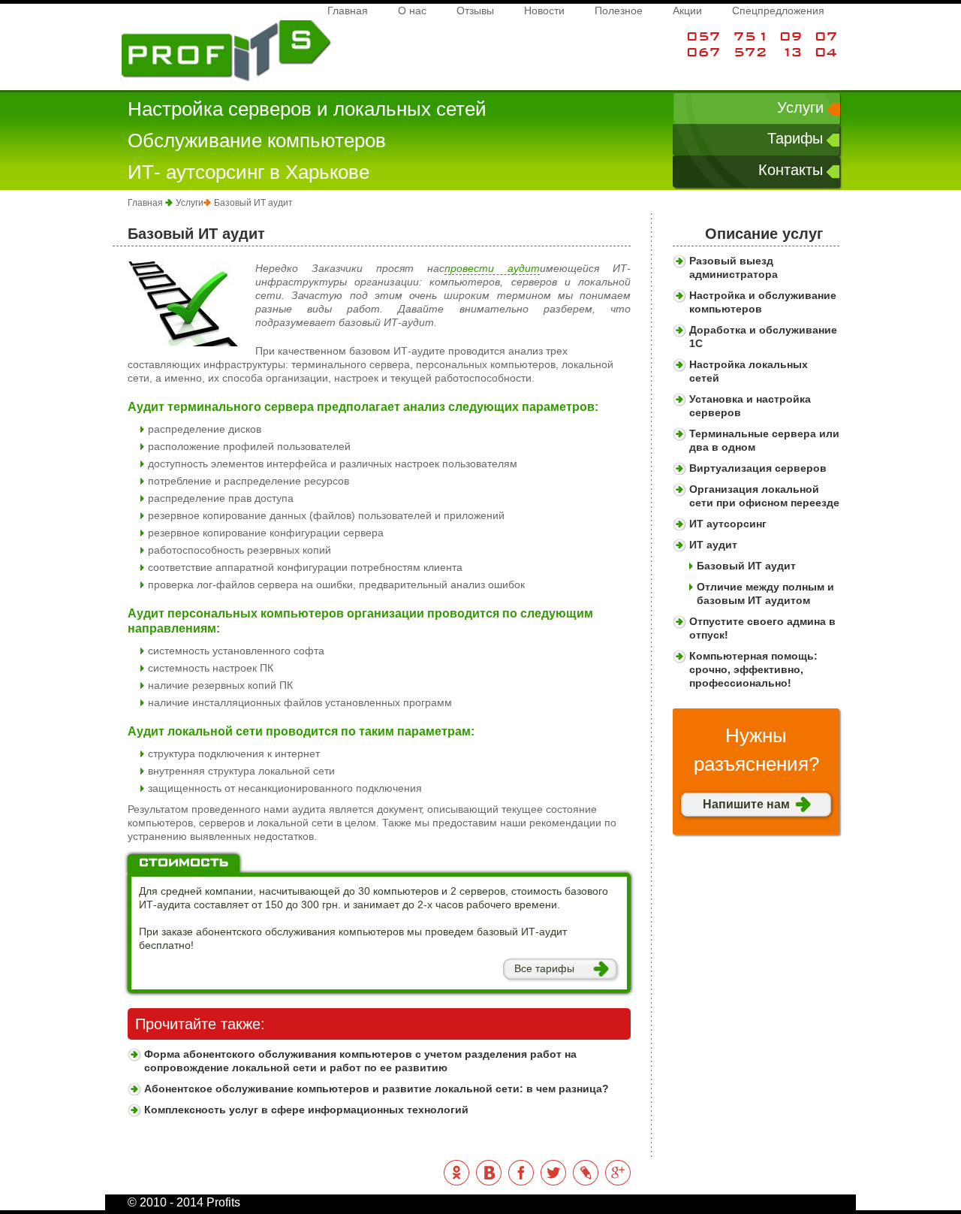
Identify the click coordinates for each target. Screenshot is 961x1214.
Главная (347, 11)
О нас (412, 11)
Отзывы (475, 11)
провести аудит (492, 268)
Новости (544, 11)
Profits (137, 27)
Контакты (790, 170)
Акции (687, 11)
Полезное (619, 11)
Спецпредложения (778, 11)
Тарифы (795, 138)
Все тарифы (544, 968)
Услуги (800, 107)
